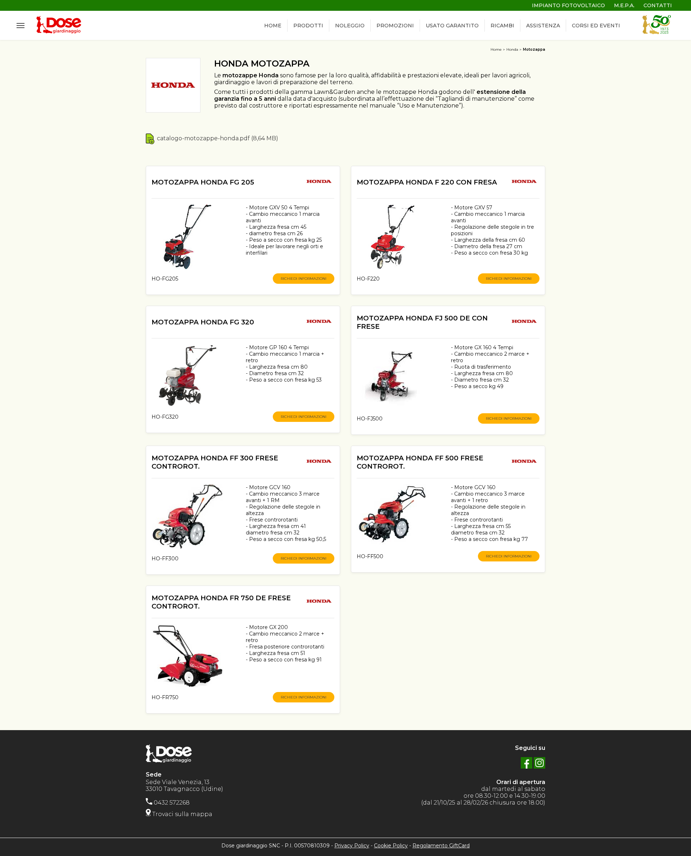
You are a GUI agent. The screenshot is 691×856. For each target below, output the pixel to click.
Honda (512, 49)
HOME (272, 25)
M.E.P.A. (624, 5)
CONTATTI (657, 5)
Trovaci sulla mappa (181, 814)
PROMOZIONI (395, 25)
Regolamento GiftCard (441, 845)
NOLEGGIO (350, 25)
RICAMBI (502, 25)
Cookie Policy (391, 845)
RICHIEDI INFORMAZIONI (303, 278)
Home (496, 49)
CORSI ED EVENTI (596, 25)
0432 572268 (171, 802)
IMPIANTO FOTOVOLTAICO (568, 5)
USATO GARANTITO (452, 25)
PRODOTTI (308, 25)
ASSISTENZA (543, 25)
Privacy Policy (351, 845)
